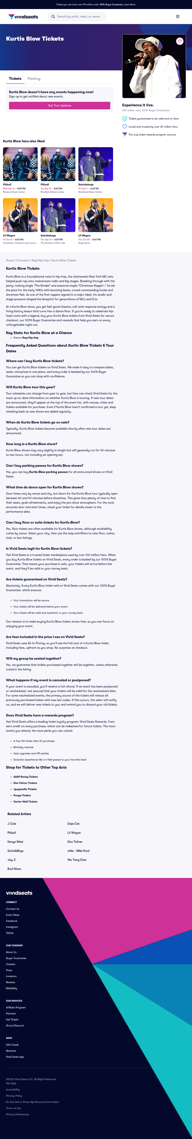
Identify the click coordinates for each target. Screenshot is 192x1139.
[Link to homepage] (24, 17)
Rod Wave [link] (14, 869)
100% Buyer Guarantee (111, 4)
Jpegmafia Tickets (25, 789)
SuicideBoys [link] (15, 851)
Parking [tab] (34, 78)
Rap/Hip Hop (40, 260)
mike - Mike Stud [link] (78, 851)
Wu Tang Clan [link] (77, 860)
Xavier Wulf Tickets (26, 801)
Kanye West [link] (15, 842)
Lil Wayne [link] (74, 832)
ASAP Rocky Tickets (26, 776)
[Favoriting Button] (180, 41)
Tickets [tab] (15, 78)
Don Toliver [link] (75, 842)
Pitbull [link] (12, 832)
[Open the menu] (178, 16)
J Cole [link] (12, 823)
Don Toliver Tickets (25, 782)
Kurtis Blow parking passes (48, 472)
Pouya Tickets (22, 795)
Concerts (22, 260)
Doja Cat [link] (74, 823)
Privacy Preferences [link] (17, 1114)
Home (10, 260)
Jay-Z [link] (12, 860)
